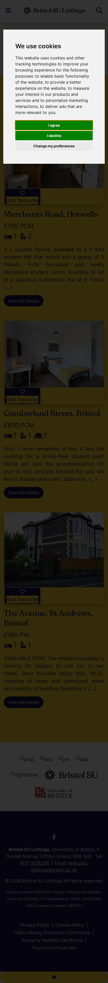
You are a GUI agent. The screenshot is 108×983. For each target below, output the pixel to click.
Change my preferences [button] (54, 146)
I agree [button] (54, 125)
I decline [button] (54, 135)
